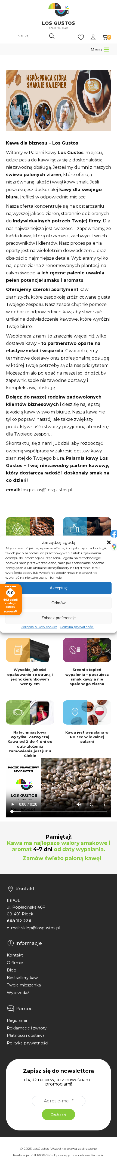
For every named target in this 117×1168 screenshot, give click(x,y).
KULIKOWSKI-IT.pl (44, 1155)
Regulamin (18, 1020)
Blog (11, 970)
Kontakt (15, 955)
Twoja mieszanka (24, 985)
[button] (109, 542)
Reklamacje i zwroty (27, 1028)
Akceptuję (58, 587)
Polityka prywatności (77, 626)
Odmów (58, 602)
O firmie (15, 962)
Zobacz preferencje (58, 617)
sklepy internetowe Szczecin (82, 1155)
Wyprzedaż (18, 992)
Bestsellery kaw (22, 977)
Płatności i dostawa (26, 1035)
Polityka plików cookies (39, 626)
